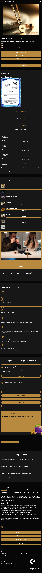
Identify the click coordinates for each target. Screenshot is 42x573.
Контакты (2, 565)
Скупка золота (3, 553)
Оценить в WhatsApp (21, 532)
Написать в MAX (21, 402)
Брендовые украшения (11, 196)
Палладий (8, 226)
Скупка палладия (24, 553)
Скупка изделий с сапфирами (7, 275)
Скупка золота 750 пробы (26, 270)
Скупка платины (3, 556)
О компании (3, 561)
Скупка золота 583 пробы (13, 270)
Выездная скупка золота (25, 555)
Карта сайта (3, 566)
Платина (8, 220)
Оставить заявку (21, 376)
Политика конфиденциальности (6, 563)
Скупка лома (4, 270)
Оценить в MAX (21, 58)
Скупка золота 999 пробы (7, 273)
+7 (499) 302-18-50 (21, 62)
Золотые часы (9, 202)
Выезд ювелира (21, 406)
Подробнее (23, 187)
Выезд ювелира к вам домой (21, 65)
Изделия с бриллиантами (12, 190)
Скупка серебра (3, 555)
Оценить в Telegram (22, 539)
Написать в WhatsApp (21, 52)
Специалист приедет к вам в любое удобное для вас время (15, 262)
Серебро (8, 214)
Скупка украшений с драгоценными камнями (22, 273)
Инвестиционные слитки (12, 208)
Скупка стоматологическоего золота (22, 275)
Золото (7, 185)
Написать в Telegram (22, 55)
